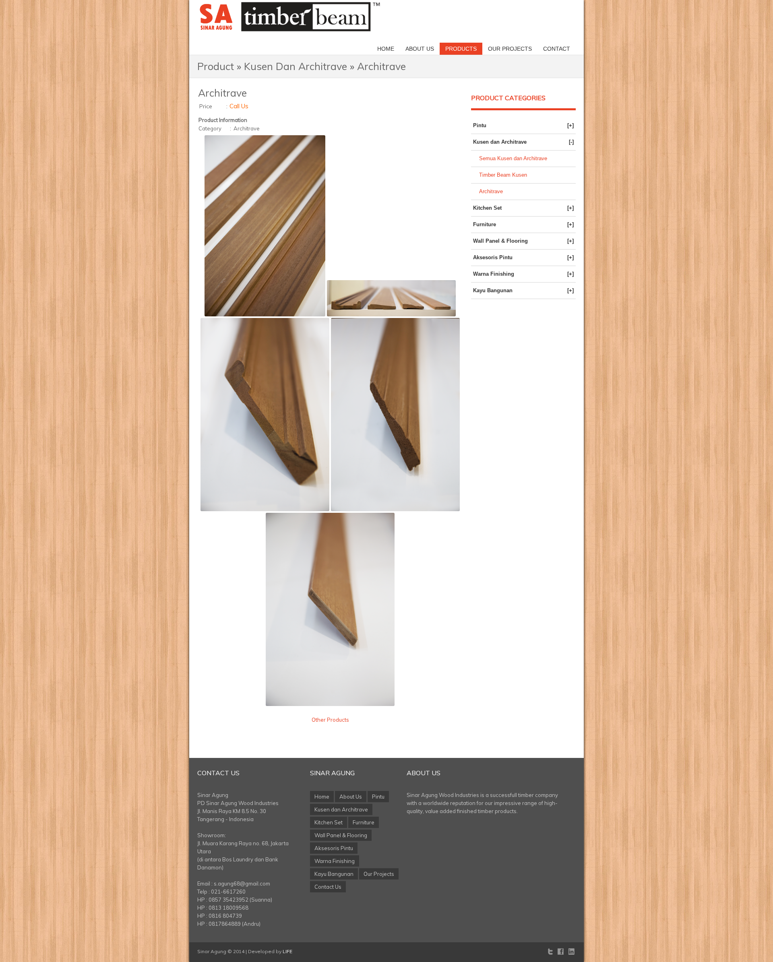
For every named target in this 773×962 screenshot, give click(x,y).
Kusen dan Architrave (523, 142)
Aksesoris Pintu (523, 257)
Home (385, 48)
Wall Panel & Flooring (523, 241)
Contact (556, 48)
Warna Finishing (523, 274)
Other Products (330, 719)
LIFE (287, 951)
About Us (419, 48)
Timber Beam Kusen (503, 175)
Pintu (523, 125)
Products (461, 48)
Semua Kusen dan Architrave (513, 158)
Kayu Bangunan (523, 290)
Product (215, 66)
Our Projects (510, 48)
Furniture (523, 224)
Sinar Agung (332, 773)
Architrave (381, 66)
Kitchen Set (523, 208)
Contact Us (218, 773)
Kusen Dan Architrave (295, 66)
